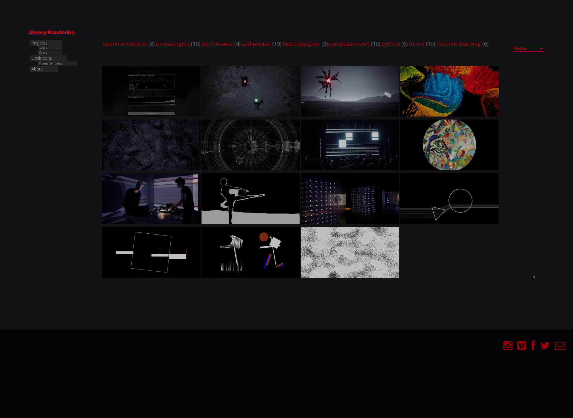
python (390, 43)
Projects (39, 43)
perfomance (217, 43)
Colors (43, 52)
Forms (43, 48)
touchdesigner (301, 43)
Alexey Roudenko (52, 32)
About (37, 69)
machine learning (458, 43)
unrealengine (173, 43)
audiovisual (256, 43)
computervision (349, 43)
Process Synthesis (51, 63)
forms (416, 43)
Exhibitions (41, 58)
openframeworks (125, 43)
